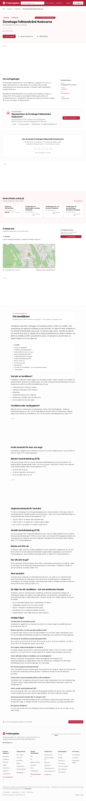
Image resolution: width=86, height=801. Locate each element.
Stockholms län (48, 754)
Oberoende (61, 763)
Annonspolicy (30, 792)
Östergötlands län (49, 768)
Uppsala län (47, 765)
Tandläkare (18, 9)
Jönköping (64, 89)
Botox (32, 768)
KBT (31, 756)
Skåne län (47, 762)
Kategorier (59, 3)
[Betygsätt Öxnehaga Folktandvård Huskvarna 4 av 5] (47, 149)
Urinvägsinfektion (21, 769)
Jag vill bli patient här (26, 36)
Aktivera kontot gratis (45, 17)
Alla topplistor (62, 772)
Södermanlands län (49, 771)
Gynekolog (6, 768)
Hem (4, 9)
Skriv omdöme (50, 3)
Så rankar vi (61, 760)
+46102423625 (43, 36)
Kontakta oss (8, 742)
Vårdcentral (6, 756)
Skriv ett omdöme (63, 766)
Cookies (23, 792)
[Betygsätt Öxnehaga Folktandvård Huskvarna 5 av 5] (51, 149)
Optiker (5, 765)
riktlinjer (56, 735)
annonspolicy (28, 788)
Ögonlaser (33, 765)
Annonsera (75, 757)
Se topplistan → (78, 201)
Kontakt (60, 757)
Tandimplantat (34, 771)
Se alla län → (48, 774)
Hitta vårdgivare (62, 769)
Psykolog (5, 762)
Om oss (60, 754)
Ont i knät (19, 757)
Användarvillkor (6, 792)
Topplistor (10, 9)
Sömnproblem (20, 766)
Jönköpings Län (65, 93)
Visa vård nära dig (76, 722)
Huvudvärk (20, 760)
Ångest (18, 763)
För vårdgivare (78, 3)
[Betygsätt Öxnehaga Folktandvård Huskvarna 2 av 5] (39, 149)
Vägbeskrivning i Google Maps (45, 270)
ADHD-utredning (35, 762)
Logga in (68, 3)
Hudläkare (5, 771)
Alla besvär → (21, 772)
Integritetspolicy (16, 792)
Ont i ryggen (20, 754)
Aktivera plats (71, 236)
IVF (31, 759)
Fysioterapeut (6, 773)
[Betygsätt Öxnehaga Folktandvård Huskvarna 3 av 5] (43, 149)
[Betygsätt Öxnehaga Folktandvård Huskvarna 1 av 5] (35, 149)
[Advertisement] (43, 59)
